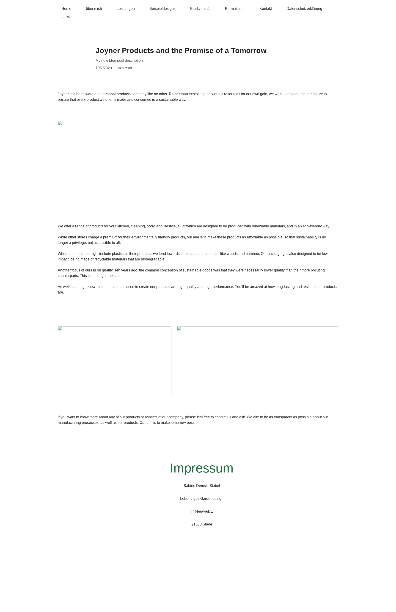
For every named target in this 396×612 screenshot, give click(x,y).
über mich (94, 9)
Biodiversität (200, 9)
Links (65, 17)
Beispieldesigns (162, 9)
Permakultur (235, 9)
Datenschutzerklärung (304, 9)
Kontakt (265, 9)
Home (66, 9)
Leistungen (126, 9)
